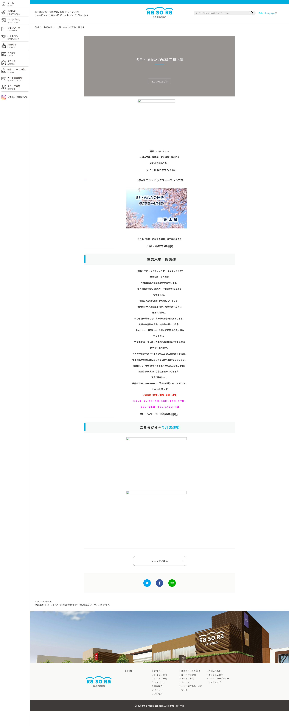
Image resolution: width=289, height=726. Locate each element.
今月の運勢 (170, 427)
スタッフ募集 (14, 87)
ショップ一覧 (14, 29)
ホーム (11, 4)
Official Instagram (17, 96)
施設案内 (12, 46)
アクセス (12, 62)
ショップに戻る (159, 561)
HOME (130, 670)
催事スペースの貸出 (17, 71)
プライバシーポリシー (218, 678)
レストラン (13, 37)
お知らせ (48, 27)
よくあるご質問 (215, 674)
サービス (185, 682)
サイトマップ (214, 682)
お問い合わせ (214, 670)
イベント (12, 54)
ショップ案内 (14, 21)
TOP (37, 27)
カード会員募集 (15, 79)
